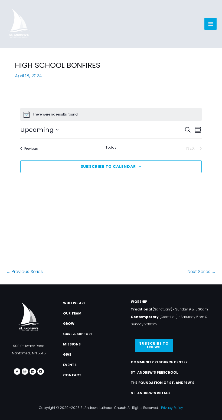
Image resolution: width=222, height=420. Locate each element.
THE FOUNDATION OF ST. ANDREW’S (162, 382)
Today (111, 147)
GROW (68, 323)
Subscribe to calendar (108, 166)
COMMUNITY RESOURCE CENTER (159, 362)
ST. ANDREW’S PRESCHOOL (154, 372)
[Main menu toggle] (210, 24)
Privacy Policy (172, 407)
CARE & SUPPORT (78, 334)
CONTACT (72, 375)
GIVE (67, 354)
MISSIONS (72, 344)
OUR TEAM (72, 313)
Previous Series (24, 271)
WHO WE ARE (74, 303)
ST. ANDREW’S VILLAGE (151, 393)
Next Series (202, 271)
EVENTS (70, 365)
